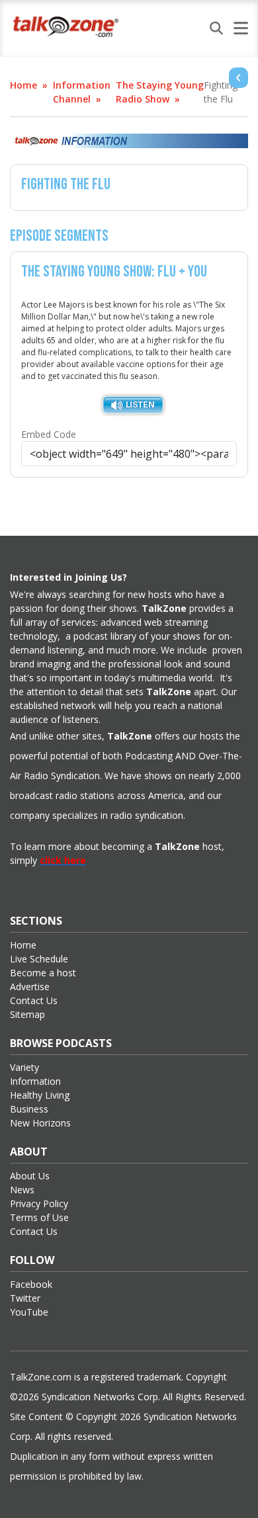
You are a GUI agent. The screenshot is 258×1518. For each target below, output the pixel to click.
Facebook (31, 1284)
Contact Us (34, 1000)
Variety (24, 1067)
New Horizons (40, 1123)
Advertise (30, 986)
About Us (30, 1175)
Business (29, 1109)
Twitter (25, 1298)
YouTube (29, 1312)
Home (23, 85)
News (22, 1189)
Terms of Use (39, 1217)
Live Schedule (39, 958)
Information (35, 1081)
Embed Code (48, 434)
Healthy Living (39, 1095)
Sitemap (27, 1014)
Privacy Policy (39, 1203)
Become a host (43, 972)
